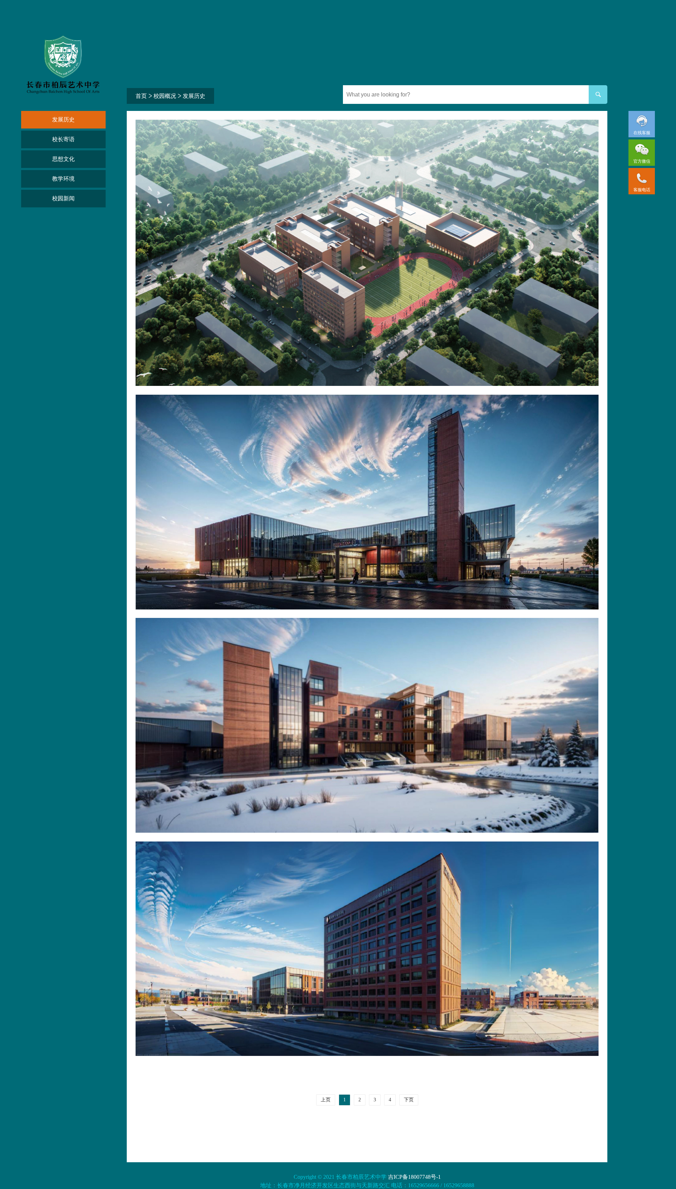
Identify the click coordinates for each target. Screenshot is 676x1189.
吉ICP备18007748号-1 (414, 1177)
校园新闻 (63, 198)
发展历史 (63, 120)
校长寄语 (63, 139)
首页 (141, 96)
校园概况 (165, 96)
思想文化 (63, 159)
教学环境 (63, 179)
